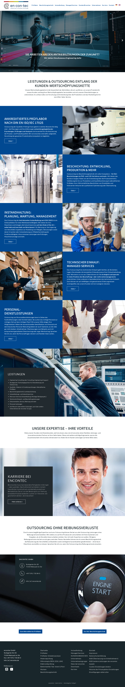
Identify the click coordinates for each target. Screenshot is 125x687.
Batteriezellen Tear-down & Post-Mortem (52, 668)
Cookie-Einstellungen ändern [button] (100, 667)
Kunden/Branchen (85, 5)
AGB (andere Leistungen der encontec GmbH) (103, 662)
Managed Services (71, 5)
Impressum (93, 653)
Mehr (10, 141)
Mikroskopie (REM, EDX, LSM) (51, 661)
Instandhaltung (60, 5)
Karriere (105, 5)
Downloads (75, 666)
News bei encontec (78, 664)
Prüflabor (35, 5)
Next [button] (123, 40)
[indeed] (11, 669)
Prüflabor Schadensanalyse (50, 656)
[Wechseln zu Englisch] (119, 5)
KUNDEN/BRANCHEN (79, 656)
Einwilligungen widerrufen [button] (99, 672)
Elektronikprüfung (47, 664)
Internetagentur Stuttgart (70, 683)
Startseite (44, 650)
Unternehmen (96, 5)
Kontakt (111, 5)
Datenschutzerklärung (97, 656)
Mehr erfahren (17, 502)
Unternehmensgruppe (79, 661)
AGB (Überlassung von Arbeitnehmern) (103, 658)
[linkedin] (6, 669)
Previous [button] (2, 40)
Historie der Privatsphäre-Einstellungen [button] (104, 669)
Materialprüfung (46, 658)
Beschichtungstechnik (46, 5)
